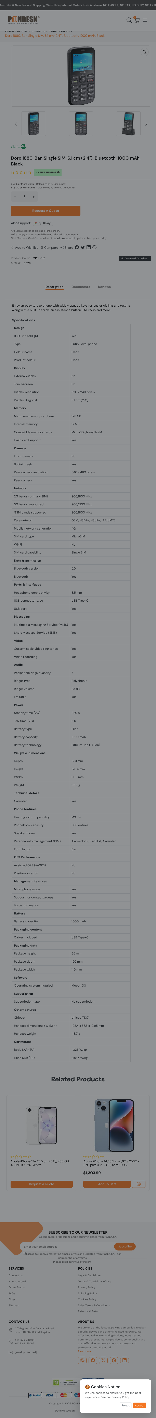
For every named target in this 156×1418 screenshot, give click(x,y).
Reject (125, 1405)
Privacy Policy (121, 1397)
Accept (139, 1405)
